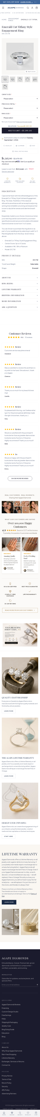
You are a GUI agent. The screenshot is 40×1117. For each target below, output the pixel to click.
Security (5, 1086)
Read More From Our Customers (19, 610)
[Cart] (37, 8)
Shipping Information (13, 295)
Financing (5, 1008)
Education (5, 1033)
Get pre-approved (8, 171)
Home (4, 19)
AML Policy (6, 1090)
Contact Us (6, 1065)
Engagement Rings (13, 19)
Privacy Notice (7, 1076)
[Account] (32, 8)
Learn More (8, 711)
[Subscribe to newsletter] (37, 985)
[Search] (28, 8)
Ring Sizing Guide (8, 1029)
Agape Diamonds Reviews (11, 1004)
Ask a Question (9, 307)
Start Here (8, 836)
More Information (11, 301)
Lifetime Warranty (11, 289)
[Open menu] (3, 8)
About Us (6, 278)
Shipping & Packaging (10, 1022)
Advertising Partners (9, 1094)
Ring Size (6, 113)
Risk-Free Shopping (9, 1054)
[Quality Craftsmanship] (20, 675)
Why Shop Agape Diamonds (12, 1051)
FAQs (4, 1019)
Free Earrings (6, 1015)
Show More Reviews (19, 478)
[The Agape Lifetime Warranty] (20, 736)
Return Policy (6, 1083)
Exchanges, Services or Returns (13, 1061)
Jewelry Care (6, 1026)
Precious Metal (9, 104)
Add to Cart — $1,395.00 (20, 131)
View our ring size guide (24, 122)
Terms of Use (6, 1079)
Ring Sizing (7, 284)
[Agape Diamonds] (15, 7)
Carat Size (7, 94)
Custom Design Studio (10, 1012)
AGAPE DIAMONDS (15, 958)
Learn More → (26, 2)
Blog (3, 1037)
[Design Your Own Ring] (20, 801)
